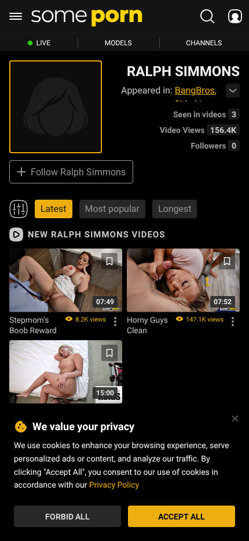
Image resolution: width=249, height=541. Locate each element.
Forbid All (67, 516)
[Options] (115, 322)
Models (118, 43)
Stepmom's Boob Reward (33, 325)
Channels (204, 43)
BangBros (195, 90)
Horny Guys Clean (147, 325)
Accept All (181, 516)
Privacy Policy (114, 484)
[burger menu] (15, 16)
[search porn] (207, 16)
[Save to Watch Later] (109, 261)
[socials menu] (235, 16)
